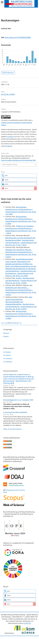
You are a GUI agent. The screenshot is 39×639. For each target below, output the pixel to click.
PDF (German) (9, 73)
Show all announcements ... (13, 429)
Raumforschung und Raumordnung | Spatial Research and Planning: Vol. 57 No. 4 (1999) (20, 221)
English (6, 336)
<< (2, 323)
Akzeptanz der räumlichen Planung (18, 250)
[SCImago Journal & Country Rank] (14, 492)
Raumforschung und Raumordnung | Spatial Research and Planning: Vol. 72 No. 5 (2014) (20, 292)
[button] (19, 175)
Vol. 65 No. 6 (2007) (8, 94)
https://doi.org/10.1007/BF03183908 (18, 37)
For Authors (7, 355)
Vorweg (19, 278)
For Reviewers (7, 362)
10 (17, 323)
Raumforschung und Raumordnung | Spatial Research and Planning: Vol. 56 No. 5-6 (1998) (20, 211)
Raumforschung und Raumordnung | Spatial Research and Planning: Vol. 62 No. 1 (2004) (21, 280)
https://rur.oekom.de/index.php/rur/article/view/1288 (18, 160)
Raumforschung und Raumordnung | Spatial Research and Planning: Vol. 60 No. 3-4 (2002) (20, 273)
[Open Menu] (2, 2)
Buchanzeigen (21, 207)
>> (20, 323)
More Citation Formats (10, 165)
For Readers (7, 352)
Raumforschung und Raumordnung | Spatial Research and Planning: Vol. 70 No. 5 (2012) (20, 254)
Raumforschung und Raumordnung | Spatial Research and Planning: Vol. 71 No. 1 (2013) (21, 242)
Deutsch (6, 333)
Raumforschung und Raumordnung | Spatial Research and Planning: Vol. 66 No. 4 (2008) (20, 316)
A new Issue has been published (15, 412)
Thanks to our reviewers (25, 226)
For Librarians (7, 358)
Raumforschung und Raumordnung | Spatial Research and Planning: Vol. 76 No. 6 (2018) (21, 306)
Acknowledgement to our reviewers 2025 (18, 400)
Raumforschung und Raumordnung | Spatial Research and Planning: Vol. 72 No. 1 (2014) (20, 230)
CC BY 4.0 (10, 137)
